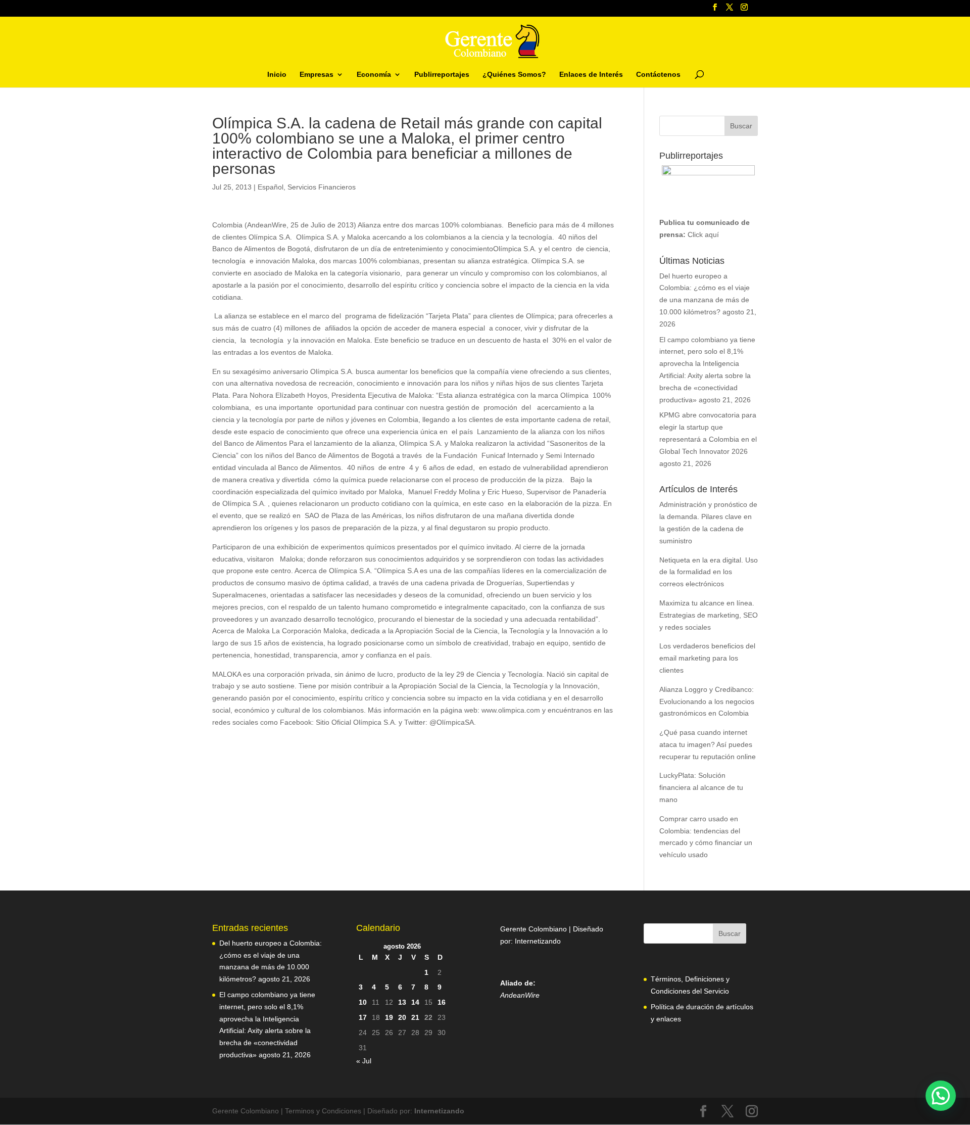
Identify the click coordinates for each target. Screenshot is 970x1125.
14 (415, 1002)
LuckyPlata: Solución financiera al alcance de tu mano (701, 787)
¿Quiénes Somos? (514, 74)
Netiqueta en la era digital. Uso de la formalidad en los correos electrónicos (708, 572)
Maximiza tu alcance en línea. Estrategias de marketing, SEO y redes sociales (708, 615)
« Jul (363, 1061)
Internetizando (538, 941)
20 (402, 1017)
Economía (374, 74)
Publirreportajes (441, 74)
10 (363, 1002)
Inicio (276, 74)
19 (389, 1017)
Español (270, 187)
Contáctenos (658, 74)
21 (415, 1017)
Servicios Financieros (321, 187)
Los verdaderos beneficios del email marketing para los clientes (707, 658)
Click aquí (703, 234)
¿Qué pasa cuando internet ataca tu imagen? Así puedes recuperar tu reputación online (707, 744)
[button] (941, 1096)
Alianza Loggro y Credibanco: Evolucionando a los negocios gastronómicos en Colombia (706, 701)
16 (442, 1002)
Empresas (316, 74)
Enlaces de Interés (591, 74)
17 (363, 1017)
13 (402, 1002)
